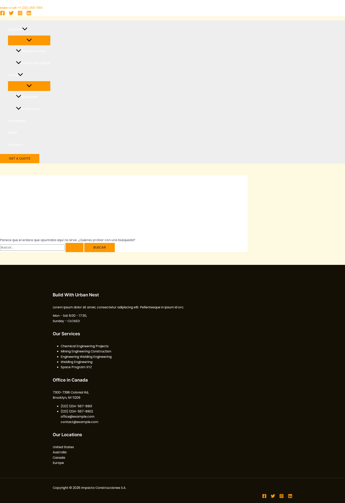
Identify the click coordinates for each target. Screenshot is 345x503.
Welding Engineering (76, 362)
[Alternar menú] (29, 40)
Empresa (15, 29)
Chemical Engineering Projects (85, 346)
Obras (13, 75)
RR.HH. (13, 132)
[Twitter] (11, 14)
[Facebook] (2, 14)
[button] (24, 30)
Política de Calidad (35, 63)
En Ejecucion (31, 109)
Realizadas (29, 97)
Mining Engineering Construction (86, 351)
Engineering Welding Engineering (86, 356)
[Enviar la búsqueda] (74, 247)
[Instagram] (20, 14)
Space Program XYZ (76, 367)
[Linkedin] (28, 14)
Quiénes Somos (33, 51)
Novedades (17, 120)
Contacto (15, 144)
